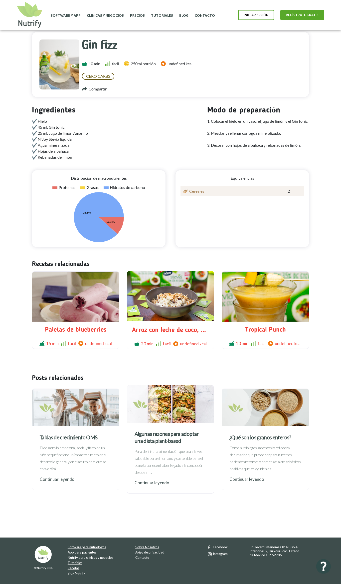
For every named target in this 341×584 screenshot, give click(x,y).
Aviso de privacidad (149, 552)
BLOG (183, 15)
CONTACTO (205, 15)
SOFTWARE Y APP (66, 15)
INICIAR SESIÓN (256, 15)
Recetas (73, 568)
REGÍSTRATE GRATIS (302, 15)
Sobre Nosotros (147, 547)
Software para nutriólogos (87, 547)
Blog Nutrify (76, 573)
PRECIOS (137, 15)
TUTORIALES (162, 15)
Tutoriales (75, 563)
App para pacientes (82, 552)
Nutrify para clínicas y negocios (90, 558)
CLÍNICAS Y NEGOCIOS (105, 15)
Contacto (142, 558)
